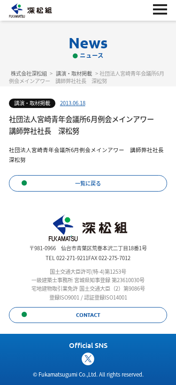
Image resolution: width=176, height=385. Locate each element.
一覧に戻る (88, 183)
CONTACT (88, 314)
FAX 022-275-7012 (109, 258)
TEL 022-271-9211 (67, 258)
